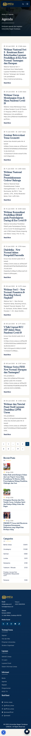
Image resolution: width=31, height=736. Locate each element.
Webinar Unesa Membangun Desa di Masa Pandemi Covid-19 (15, 99)
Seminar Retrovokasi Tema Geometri (14, 136)
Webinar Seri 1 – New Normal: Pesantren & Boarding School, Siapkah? (14, 293)
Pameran (6, 580)
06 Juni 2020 (10, 401)
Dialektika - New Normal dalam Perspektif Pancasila (14, 252)
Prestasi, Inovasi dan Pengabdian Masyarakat (11, 573)
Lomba (5, 558)
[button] (3, 732)
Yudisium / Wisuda (9, 567)
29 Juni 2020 (10, 92)
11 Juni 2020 (10, 169)
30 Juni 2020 (10, 46)
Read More (7, 83)
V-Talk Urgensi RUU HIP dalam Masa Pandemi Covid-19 (13, 330)
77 (18, 449)
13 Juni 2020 (10, 132)
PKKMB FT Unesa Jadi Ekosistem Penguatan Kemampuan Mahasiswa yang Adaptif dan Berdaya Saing (15, 526)
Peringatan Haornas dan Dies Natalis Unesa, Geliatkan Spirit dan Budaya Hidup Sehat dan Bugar (14, 503)
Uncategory (7, 549)
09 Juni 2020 (10, 286)
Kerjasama (6, 563)
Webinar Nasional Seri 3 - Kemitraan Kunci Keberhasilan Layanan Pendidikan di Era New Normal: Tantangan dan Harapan (15, 56)
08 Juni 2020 (10, 324)
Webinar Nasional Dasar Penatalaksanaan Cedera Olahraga (13, 176)
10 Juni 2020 (10, 209)
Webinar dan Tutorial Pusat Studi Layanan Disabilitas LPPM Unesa (14, 408)
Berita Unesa (7, 545)
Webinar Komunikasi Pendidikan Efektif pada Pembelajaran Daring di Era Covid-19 (15, 216)
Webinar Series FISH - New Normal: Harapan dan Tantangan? (15, 370)
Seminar (6, 554)
